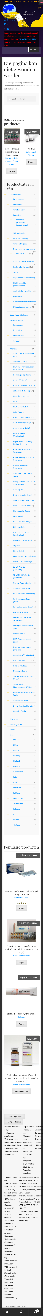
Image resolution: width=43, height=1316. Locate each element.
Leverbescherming (20, 238)
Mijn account (7, 1312)
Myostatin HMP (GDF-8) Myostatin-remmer (10, 1228)
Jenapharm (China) (20, 700)
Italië (15, 782)
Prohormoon (18, 199)
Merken (13, 349)
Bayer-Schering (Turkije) (23, 706)
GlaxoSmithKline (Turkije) (23, 500)
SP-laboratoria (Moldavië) (24, 593)
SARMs (16, 272)
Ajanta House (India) (21, 428)
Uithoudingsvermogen (22, 307)
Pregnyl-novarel (11, 1148)
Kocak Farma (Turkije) (22, 521)
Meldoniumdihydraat (13, 1142)
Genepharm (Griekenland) (23, 655)
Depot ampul (28, 1126)
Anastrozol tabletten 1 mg (27, 1145)
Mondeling (17, 330)
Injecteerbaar (18, 335)
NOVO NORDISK (20, 407)
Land (12, 735)
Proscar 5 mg (27, 1131)
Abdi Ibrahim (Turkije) (22, 423)
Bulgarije (17, 756)
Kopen (12, 171)
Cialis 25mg (28, 1167)
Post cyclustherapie (21, 267)
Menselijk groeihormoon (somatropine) (22, 222)
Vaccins (13, 730)
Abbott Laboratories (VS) (23, 417)
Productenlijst (17, 1)
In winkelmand (21, 1091)
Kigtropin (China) (20, 666)
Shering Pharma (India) (22, 583)
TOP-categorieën (14, 1116)
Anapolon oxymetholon (28, 1162)
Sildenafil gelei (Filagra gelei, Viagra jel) (10, 1276)
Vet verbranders (19, 233)
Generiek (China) (20, 361)
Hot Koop (14, 719)
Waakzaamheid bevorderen (24, 301)
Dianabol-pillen (27, 1137)
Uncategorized (16, 724)
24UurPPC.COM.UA (27, 39)
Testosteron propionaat (9, 1134)
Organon (16, 545)
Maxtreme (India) (20, 671)
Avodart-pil (9, 1154)
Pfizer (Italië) (18, 551)
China (15, 745)
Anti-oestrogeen (20, 244)
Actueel (16, 341)
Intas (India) (18, 516)
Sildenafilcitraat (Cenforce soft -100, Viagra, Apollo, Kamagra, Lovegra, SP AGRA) (10, 1202)
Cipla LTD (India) (20, 380)
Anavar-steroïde (11, 1151)
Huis (6, 1)
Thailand (16, 825)
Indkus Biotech (19, 633)
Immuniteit (17, 204)
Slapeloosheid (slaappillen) (24, 277)
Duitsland (17, 750)
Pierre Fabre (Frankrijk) (22, 561)
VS (14, 814)
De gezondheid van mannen (24, 249)
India (15, 777)
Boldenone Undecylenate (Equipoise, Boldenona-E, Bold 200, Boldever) (10, 1243)
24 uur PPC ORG (9, 24)
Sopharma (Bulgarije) (21, 588)
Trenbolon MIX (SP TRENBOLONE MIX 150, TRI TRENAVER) (10, 1183)
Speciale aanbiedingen (19, 315)
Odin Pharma (18, 412)
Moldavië (17, 787)
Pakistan (16, 793)
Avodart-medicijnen (12, 1145)
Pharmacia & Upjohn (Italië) (24, 556)
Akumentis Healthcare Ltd (24, 385)
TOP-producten (14, 1122)
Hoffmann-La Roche (21, 511)
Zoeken (21, 1312)
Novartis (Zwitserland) (22, 540)
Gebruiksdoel (15, 194)
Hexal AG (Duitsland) (22, 505)
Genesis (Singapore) (21, 396)
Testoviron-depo (11, 1139)
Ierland (16, 819)
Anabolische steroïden (22, 291)
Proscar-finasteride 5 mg (12, 1128)
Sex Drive (20, 253)
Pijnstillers (17, 296)
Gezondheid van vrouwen (23, 261)
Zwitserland (18, 803)
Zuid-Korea (18, 798)
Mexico (16, 740)
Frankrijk (17, 766)
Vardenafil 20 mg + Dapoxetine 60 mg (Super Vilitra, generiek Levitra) (10, 1262)
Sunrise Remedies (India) (23, 607)
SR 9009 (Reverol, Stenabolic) (9, 1217)
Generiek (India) (19, 711)
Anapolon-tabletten (27, 1171)
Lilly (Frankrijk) (19, 527)
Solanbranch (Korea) (21, 391)
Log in (23, 18)
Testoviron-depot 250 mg (27, 1154)
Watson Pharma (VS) (21, 612)
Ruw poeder (18, 325)
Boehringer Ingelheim (22, 375)
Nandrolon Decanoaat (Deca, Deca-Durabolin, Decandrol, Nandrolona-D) (10, 1290)
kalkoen (16, 809)
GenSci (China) (19, 489)
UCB (15, 401)
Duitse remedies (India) (22, 495)
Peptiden (17, 215)
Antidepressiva (19, 210)
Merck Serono (19, 660)
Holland (16, 761)
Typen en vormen (17, 320)
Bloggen (32, 1)
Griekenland (18, 772)
